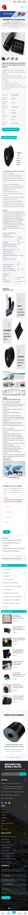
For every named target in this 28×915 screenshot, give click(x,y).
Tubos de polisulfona (6, 848)
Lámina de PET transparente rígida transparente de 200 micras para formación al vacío (18, 686)
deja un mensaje (14, 912)
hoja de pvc (6, 607)
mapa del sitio (4, 829)
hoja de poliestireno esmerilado (11, 543)
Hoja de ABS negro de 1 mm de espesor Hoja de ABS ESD (18, 640)
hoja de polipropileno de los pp (8, 859)
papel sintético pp (8, 590)
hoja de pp (6, 573)
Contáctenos (4, 818)
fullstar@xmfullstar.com (19, 792)
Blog (2, 826)
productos (3, 815)
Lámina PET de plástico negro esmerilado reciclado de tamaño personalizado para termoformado (18, 697)
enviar (5, 897)
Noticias (3, 820)
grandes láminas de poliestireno (11, 551)
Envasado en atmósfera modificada (12, 586)
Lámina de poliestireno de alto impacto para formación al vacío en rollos (14, 746)
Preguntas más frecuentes (7, 823)
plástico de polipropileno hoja (8, 853)
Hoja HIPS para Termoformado (10, 24)
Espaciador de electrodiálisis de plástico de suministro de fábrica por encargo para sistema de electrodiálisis (18, 616)
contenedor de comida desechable (12, 596)
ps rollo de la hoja (5, 842)
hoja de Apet (6, 576)
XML (25, 904)
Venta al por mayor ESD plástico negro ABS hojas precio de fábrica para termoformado (18, 628)
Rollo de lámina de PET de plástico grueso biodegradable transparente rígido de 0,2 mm (18, 663)
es (16, 1)
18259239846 (16, 795)
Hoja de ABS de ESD (8, 579)
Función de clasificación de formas (12, 540)
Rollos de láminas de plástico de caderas (13, 548)
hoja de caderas (16, 22)
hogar (9, 22)
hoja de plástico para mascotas (8, 836)
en (21, 1)
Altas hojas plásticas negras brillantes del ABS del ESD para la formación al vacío (17, 651)
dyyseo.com (20, 904)
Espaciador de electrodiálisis (10, 583)
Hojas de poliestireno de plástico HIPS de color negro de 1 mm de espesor (13, 500)
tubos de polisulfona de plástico (11, 600)
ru (26, 1)
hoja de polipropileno (6, 856)
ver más (14, 621)
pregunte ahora (9, 129)
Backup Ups (6, 546)
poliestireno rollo (5, 850)
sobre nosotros (4, 812)
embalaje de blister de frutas (10, 593)
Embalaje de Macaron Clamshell (11, 603)
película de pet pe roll (6, 861)
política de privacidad (14, 906)
